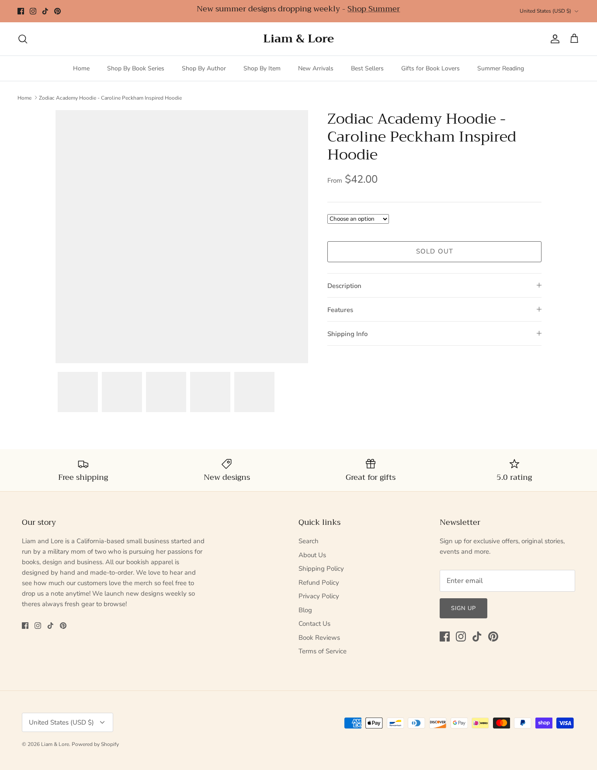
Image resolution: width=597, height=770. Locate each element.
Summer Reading (500, 68)
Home (81, 68)
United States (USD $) (545, 10)
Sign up (463, 608)
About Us (312, 555)
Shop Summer (373, 9)
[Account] (553, 39)
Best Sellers (367, 68)
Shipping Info (347, 334)
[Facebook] (20, 11)
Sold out (435, 251)
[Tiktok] (45, 11)
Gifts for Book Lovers (430, 68)
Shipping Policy (321, 568)
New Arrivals (315, 68)
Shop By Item (262, 68)
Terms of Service (322, 651)
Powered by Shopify (95, 744)
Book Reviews (319, 637)
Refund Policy (318, 582)
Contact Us (314, 623)
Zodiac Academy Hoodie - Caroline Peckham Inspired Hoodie (110, 97)
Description (344, 285)
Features (340, 309)
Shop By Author (204, 68)
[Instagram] (33, 11)
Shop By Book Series (135, 68)
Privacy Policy (318, 596)
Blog (305, 610)
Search (308, 541)
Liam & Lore (55, 744)
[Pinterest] (57, 11)
